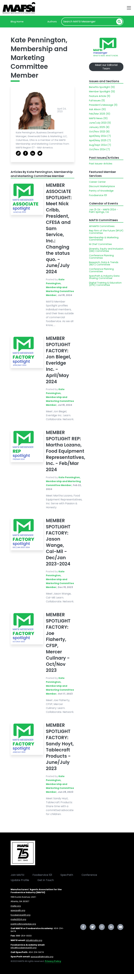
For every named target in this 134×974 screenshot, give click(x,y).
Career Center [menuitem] (97, 182)
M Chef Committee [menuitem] (100, 244)
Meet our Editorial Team (106, 66)
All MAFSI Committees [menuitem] (102, 226)
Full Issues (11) (97, 100)
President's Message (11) (103, 105)
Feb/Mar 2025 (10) (99, 113)
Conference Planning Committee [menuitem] (101, 256)
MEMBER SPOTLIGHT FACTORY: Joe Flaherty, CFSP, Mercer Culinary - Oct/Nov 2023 (58, 642)
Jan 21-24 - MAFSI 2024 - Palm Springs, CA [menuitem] (103, 210)
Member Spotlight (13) (102, 91)
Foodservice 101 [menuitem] (98, 195)
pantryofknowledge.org (23, 923)
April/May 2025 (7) (100, 140)
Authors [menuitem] (52, 21)
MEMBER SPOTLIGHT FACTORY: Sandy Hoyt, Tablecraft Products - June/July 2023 (60, 747)
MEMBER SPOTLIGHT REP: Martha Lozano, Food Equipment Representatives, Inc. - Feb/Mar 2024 (65, 451)
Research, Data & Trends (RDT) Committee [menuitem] (103, 263)
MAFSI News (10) (98, 118)
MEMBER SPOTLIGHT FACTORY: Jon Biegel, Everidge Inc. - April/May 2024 (58, 360)
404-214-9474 (36, 952)
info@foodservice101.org (23, 947)
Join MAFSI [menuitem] (17, 875)
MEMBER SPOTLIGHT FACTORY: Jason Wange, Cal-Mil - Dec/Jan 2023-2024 (58, 542)
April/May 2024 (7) (100, 136)
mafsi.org (16, 905)
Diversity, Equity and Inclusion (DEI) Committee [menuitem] (106, 250)
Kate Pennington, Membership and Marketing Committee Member (60, 287)
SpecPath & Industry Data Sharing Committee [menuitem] (104, 277)
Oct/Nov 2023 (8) (99, 131)
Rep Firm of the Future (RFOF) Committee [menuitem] (106, 232)
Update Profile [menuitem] (20, 880)
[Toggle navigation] (129, 7)
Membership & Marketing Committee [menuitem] (103, 238)
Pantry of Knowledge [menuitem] (101, 190)
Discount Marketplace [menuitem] (102, 186)
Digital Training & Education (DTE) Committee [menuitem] (105, 284)
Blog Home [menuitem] (17, 21)
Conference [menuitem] (89, 875)
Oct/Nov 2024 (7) (99, 149)
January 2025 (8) (99, 127)
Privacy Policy (53, 961)
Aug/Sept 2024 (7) (100, 145)
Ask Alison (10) (97, 109)
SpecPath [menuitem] (66, 875)
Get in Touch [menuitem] (45, 880)
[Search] (119, 21)
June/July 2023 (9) (100, 122)
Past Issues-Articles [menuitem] (100, 163)
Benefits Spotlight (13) (102, 87)
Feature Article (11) (99, 96)
